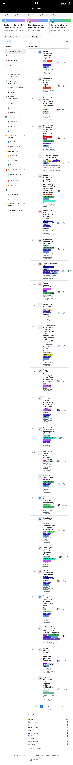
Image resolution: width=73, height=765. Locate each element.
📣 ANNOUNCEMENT (49, 437)
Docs (43, 755)
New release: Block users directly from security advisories (47, 82)
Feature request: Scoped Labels (48, 285)
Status (30, 755)
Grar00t (45, 641)
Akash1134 (46, 563)
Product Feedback (48, 141)
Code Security (47, 137)
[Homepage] (36, 3)
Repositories (21, 15)
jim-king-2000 (47, 69)
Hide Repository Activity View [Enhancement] (48, 500)
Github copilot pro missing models (48, 306)
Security (25, 755)
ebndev (66, 30)
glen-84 (45, 203)
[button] (67, 41)
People (55, 15)
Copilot (49, 310)
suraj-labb (33, 744)
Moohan (45, 387)
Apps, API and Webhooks (34, 30)
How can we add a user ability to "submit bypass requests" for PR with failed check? (48, 402)
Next (47, 709)
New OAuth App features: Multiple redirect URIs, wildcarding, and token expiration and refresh (36, 26)
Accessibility (46, 63)
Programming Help (48, 247)
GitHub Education (48, 222)
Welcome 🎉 (46, 65)
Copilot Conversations (48, 318)
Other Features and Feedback (51, 165)
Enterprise (46, 479)
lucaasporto (33, 725)
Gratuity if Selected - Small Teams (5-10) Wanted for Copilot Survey (13, 26)
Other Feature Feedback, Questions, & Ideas (47, 118)
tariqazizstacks (47, 254)
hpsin (44, 30)
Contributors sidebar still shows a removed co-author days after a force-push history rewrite (49, 523)
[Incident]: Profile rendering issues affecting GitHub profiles (59, 26)
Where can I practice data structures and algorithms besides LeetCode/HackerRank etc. (48, 683)
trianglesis (45, 418)
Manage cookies (56, 755)
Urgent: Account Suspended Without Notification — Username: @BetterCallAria (48, 655)
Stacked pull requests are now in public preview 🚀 (49, 431)
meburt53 (45, 586)
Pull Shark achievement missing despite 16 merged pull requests (51, 157)
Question (45, 111)
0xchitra (45, 167)
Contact (48, 755)
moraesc (45, 90)
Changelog (46, 442)
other (44, 139)
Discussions (33, 15)
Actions (49, 61)
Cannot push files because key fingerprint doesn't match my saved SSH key (48, 102)
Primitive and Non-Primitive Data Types (48, 241)
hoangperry (33, 719)
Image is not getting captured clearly (50, 264)
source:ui (45, 67)
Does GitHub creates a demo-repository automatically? (48, 455)
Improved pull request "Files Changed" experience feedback (48, 551)
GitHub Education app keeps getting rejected (48, 573)
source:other (46, 88)
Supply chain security (49, 200)
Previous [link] (35, 706)
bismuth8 (45, 361)
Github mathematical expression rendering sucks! (47, 55)
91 (65, 109)
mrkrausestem (46, 230)
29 (66, 505)
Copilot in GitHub (48, 354)
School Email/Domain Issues (51, 271)
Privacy (19, 755)
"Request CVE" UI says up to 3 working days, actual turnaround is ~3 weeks (49, 130)
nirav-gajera (34, 722)
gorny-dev (45, 463)
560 (66, 437)
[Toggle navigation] (3, 3)
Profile (45, 109)
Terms (14, 755)
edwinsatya (33, 736)
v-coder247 (33, 738)
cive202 (45, 538)
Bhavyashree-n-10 (48, 275)
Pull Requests (47, 289)
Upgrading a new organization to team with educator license (48, 215)
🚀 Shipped (46, 435)
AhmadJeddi (34, 727)
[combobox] (36, 41)
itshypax (45, 295)
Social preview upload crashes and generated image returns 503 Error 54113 (48, 601)
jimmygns (45, 316)
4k (67, 556)
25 (66, 291)
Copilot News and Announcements (9, 30)
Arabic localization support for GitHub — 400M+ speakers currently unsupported (51, 630)
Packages (45, 15)
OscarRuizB (46, 488)
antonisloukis (34, 733)
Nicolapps (45, 147)
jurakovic (45, 509)
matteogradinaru (35, 741)
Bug (44, 61)
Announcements (57, 30)
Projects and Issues (48, 298)
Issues (45, 291)
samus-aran (19, 30)
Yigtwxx (32, 730)
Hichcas (45, 668)
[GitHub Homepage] (31, 760)
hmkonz (45, 113)
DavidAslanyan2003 (48, 695)
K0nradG (45, 618)
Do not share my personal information (36, 757)
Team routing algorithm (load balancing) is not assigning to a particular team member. (48, 375)
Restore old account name (48, 476)
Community (37, 755)
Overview (10, 15)
